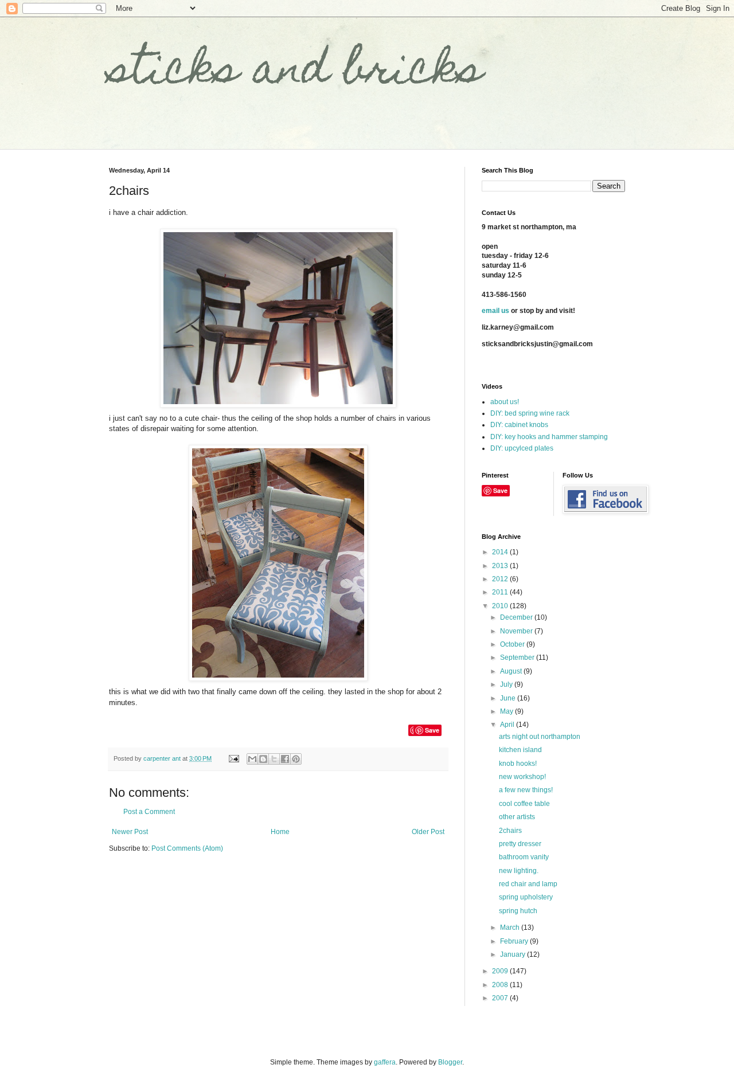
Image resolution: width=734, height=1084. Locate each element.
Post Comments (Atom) (187, 848)
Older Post (428, 832)
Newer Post (130, 832)
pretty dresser (520, 844)
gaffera (385, 1062)
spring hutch (518, 911)
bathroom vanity (524, 857)
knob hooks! (518, 764)
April (508, 725)
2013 (501, 566)
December (517, 617)
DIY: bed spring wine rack (529, 413)
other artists (517, 817)
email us (495, 311)
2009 (501, 971)
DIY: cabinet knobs (519, 425)
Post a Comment (149, 812)
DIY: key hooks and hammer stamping (549, 437)
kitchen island (520, 750)
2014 (501, 552)
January (513, 954)
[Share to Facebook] (285, 759)
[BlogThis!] (263, 759)
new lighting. (518, 871)
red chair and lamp (528, 884)
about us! (504, 402)
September (518, 657)
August (512, 671)
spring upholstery (526, 897)
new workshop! (522, 777)
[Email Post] (233, 758)
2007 (501, 998)
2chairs (510, 831)
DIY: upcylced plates (521, 448)
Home (280, 832)
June (508, 698)
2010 (501, 606)
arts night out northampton (539, 737)
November (517, 631)
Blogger (450, 1062)
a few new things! (526, 790)
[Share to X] (274, 759)
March (510, 927)
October (513, 644)
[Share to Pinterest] (296, 759)
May (507, 711)
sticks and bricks (296, 73)
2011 (501, 592)
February (515, 941)
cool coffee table (524, 804)
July (507, 684)
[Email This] (252, 759)
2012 (501, 579)
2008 (501, 985)
